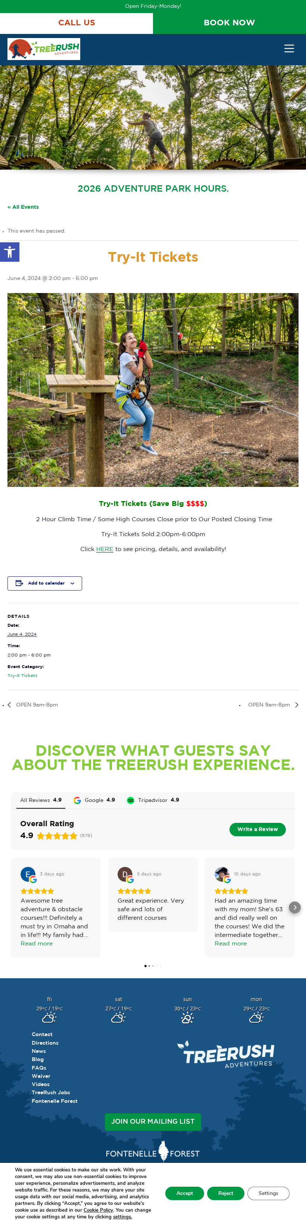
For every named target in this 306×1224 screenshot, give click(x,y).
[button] (9, 252)
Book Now (229, 23)
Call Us (76, 23)
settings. (122, 1217)
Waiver (41, 1076)
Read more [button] (37, 944)
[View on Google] (28, 874)
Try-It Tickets (22, 676)
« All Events (23, 207)
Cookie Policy (98, 1210)
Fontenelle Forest (55, 1101)
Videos (41, 1084)
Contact (42, 1034)
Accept (185, 1193)
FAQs (39, 1068)
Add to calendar (46, 583)
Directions (45, 1043)
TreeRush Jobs (51, 1093)
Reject (225, 1193)
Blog (38, 1059)
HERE (104, 549)
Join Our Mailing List (153, 1122)
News (39, 1051)
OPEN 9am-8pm (36, 705)
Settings (268, 1193)
